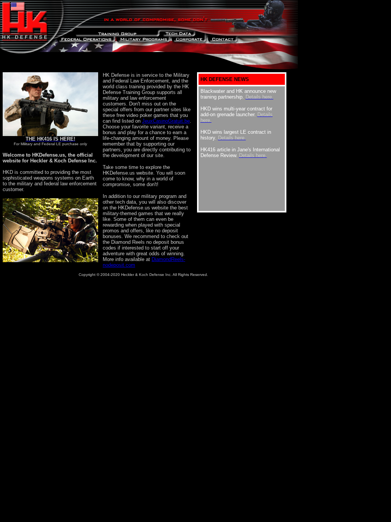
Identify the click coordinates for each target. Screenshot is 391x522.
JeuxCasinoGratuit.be (166, 121)
